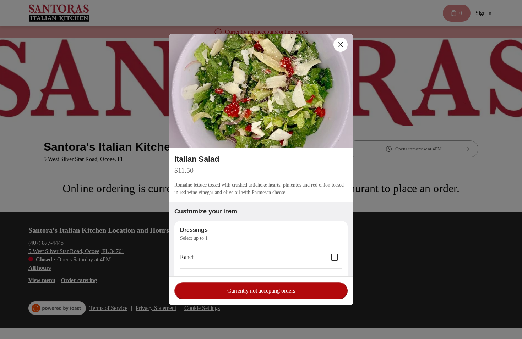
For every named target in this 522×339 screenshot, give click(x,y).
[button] (261, 91)
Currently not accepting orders (261, 291)
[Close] (340, 45)
